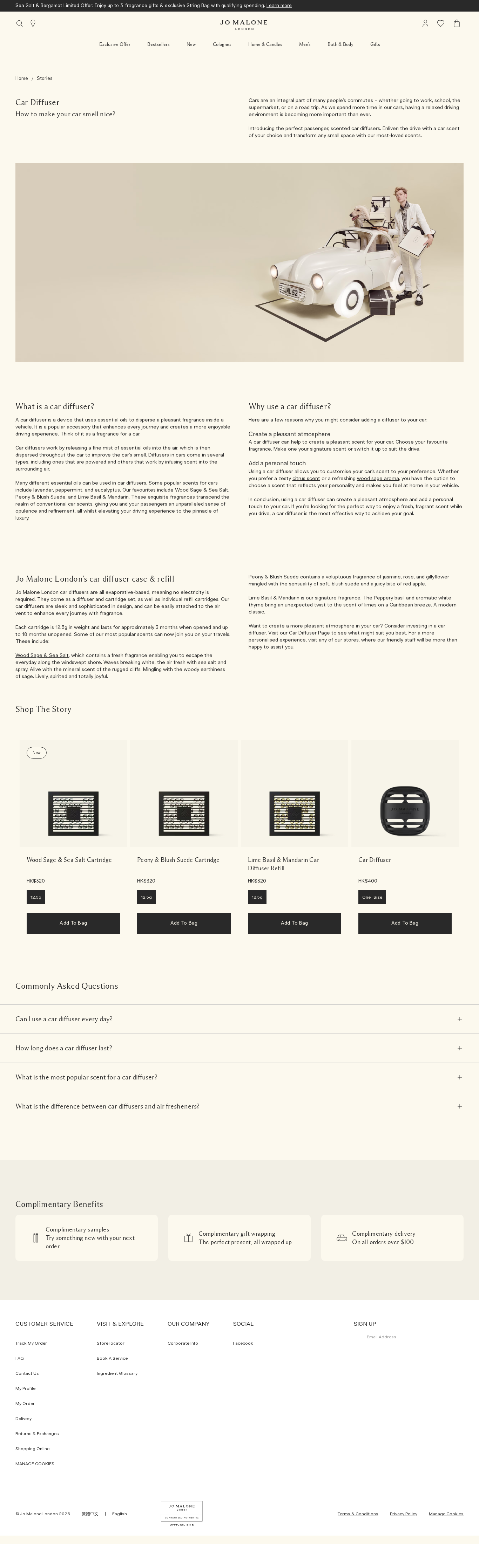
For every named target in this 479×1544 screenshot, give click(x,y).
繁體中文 (90, 1514)
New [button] (191, 44)
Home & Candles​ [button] (265, 44)
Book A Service (112, 1358)
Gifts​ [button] (375, 44)
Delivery (23, 1418)
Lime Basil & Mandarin (103, 497)
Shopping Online (32, 1449)
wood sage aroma (378, 478)
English (119, 1514)
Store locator (110, 1343)
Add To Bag (73, 923)
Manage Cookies (446, 1514)
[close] (460, 1019)
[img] (457, 23)
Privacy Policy (403, 1514)
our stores (347, 640)
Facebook (243, 1343)
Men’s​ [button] (305, 44)
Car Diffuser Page (309, 633)
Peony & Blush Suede (40, 497)
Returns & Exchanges (37, 1433)
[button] (114, 44)
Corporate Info (183, 1343)
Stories (45, 79)
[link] (73, 793)
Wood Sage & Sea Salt (201, 490)
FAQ (19, 1358)
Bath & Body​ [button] (340, 44)
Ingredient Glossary (117, 1373)
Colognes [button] (222, 44)
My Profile (25, 1388)
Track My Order (31, 1343)
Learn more (279, 6)
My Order (25, 1403)
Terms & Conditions (358, 1514)
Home (21, 79)
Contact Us (27, 1373)
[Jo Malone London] (243, 25)
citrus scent (306, 478)
